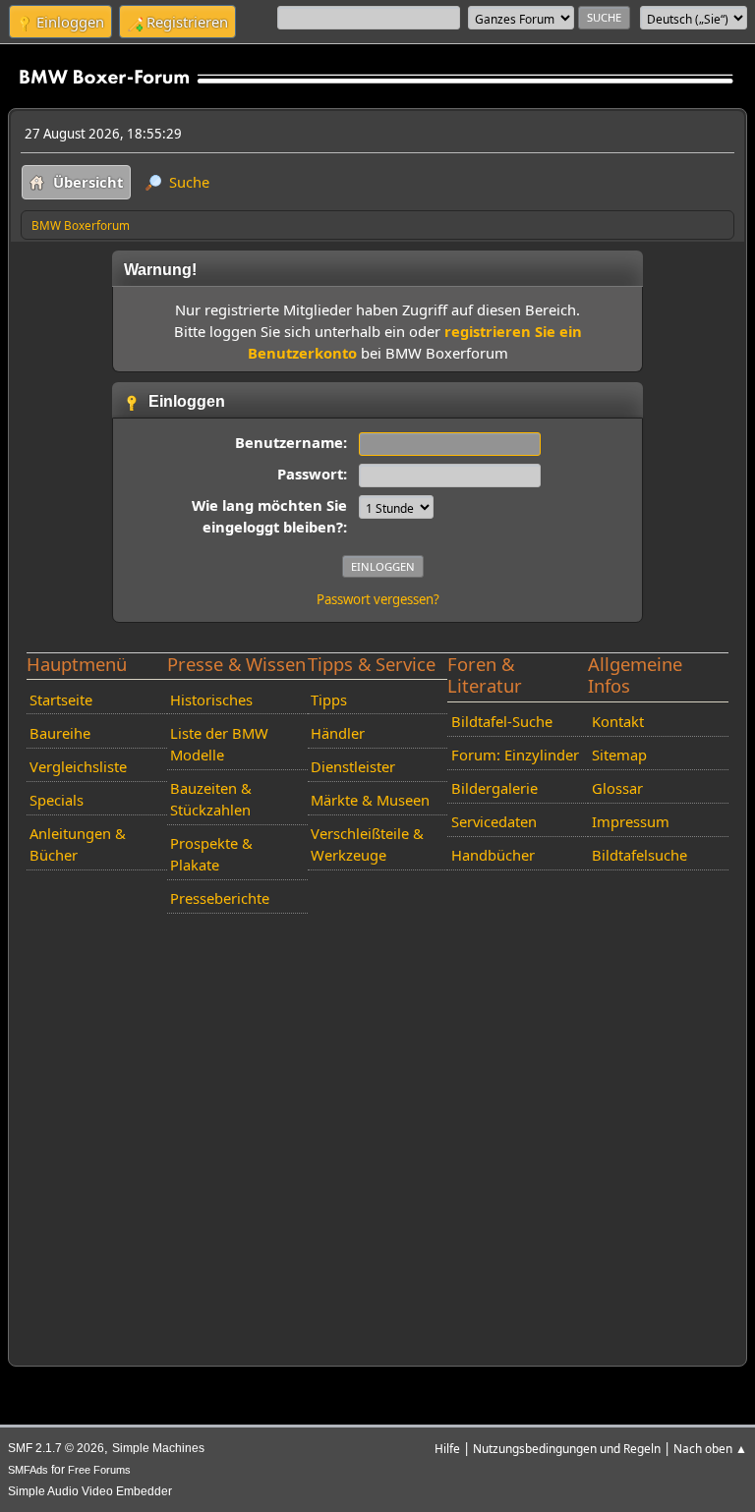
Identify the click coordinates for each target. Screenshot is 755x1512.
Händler (338, 733)
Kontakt (618, 721)
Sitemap (619, 754)
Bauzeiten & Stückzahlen (211, 798)
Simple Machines (158, 1448)
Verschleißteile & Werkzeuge (367, 844)
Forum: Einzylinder (515, 754)
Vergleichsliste (78, 766)
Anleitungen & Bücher (77, 844)
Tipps (329, 699)
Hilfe (447, 1448)
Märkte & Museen (370, 800)
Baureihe (59, 733)
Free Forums (99, 1470)
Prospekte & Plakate (211, 853)
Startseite (60, 699)
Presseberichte (219, 898)
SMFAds (28, 1470)
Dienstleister (353, 766)
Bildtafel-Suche (501, 721)
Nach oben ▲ (710, 1448)
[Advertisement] (378, 1136)
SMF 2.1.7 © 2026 (56, 1448)
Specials (56, 800)
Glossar (617, 788)
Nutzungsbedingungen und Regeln (567, 1448)
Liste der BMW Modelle (219, 743)
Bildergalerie (494, 788)
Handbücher (493, 855)
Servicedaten (494, 821)
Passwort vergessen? (378, 599)
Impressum (630, 821)
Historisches (211, 699)
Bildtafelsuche (639, 855)
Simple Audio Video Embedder (90, 1491)
